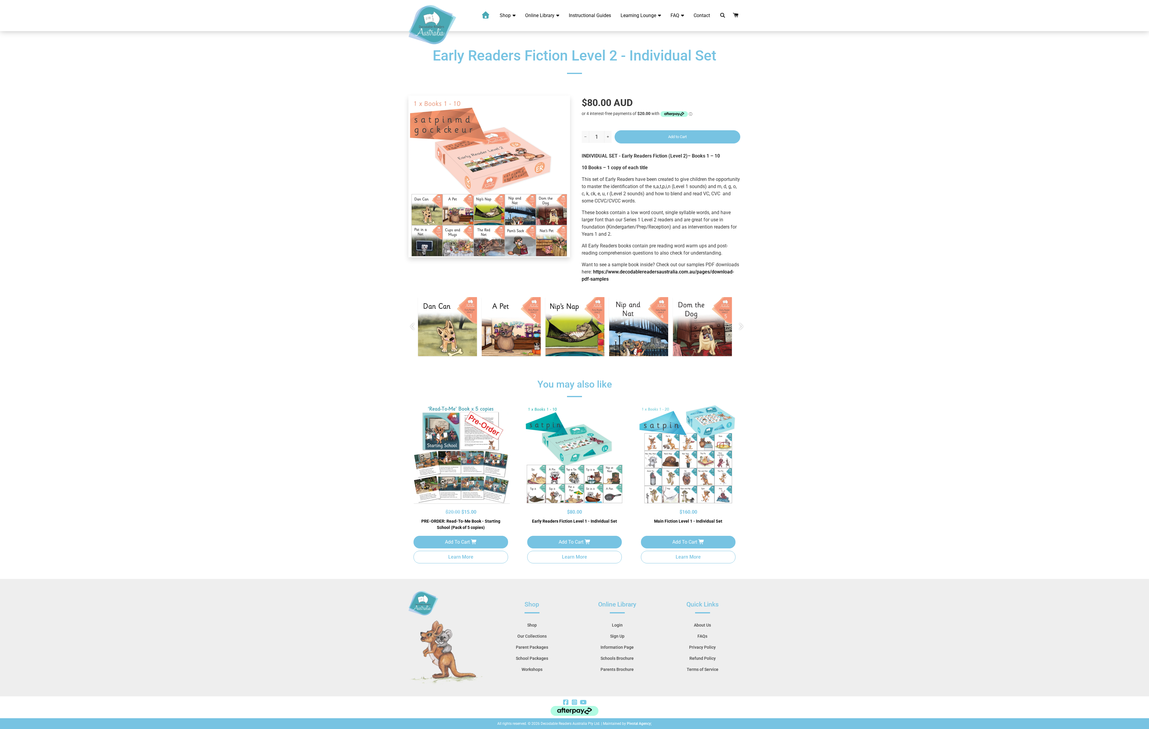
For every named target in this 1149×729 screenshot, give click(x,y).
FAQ (675, 15)
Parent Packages (532, 647)
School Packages (532, 658)
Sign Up (617, 636)
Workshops (532, 669)
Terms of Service (702, 669)
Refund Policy (702, 658)
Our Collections (532, 636)
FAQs (702, 636)
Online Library (540, 15)
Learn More (460, 557)
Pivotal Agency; (639, 724)
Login (617, 625)
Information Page (617, 647)
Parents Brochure (617, 669)
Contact (702, 15)
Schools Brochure (617, 658)
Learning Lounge (639, 15)
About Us (702, 625)
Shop (506, 15)
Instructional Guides (590, 15)
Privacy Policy (702, 647)
